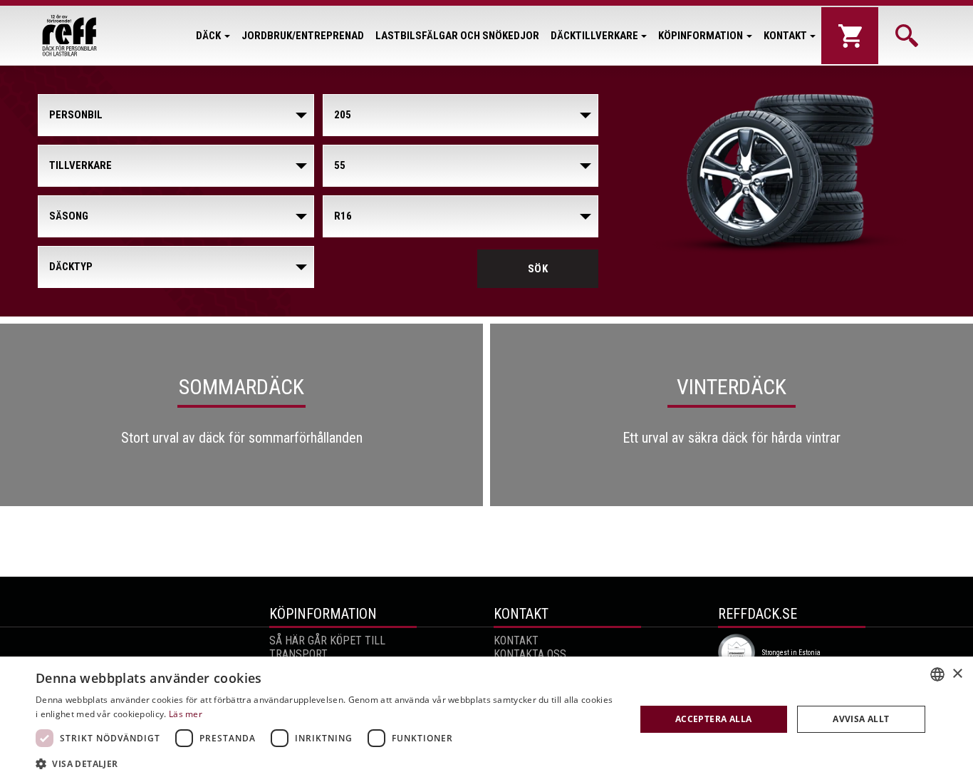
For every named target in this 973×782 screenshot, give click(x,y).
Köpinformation (700, 35)
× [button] (957, 674)
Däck (208, 35)
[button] (326, 763)
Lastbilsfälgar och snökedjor (457, 35)
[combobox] (937, 674)
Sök (538, 268)
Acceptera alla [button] (713, 719)
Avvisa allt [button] (861, 719)
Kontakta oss (530, 654)
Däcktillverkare (594, 35)
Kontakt (785, 35)
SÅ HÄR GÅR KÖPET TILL (327, 640)
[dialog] (486, 719)
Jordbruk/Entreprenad (302, 35)
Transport (298, 654)
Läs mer (185, 714)
